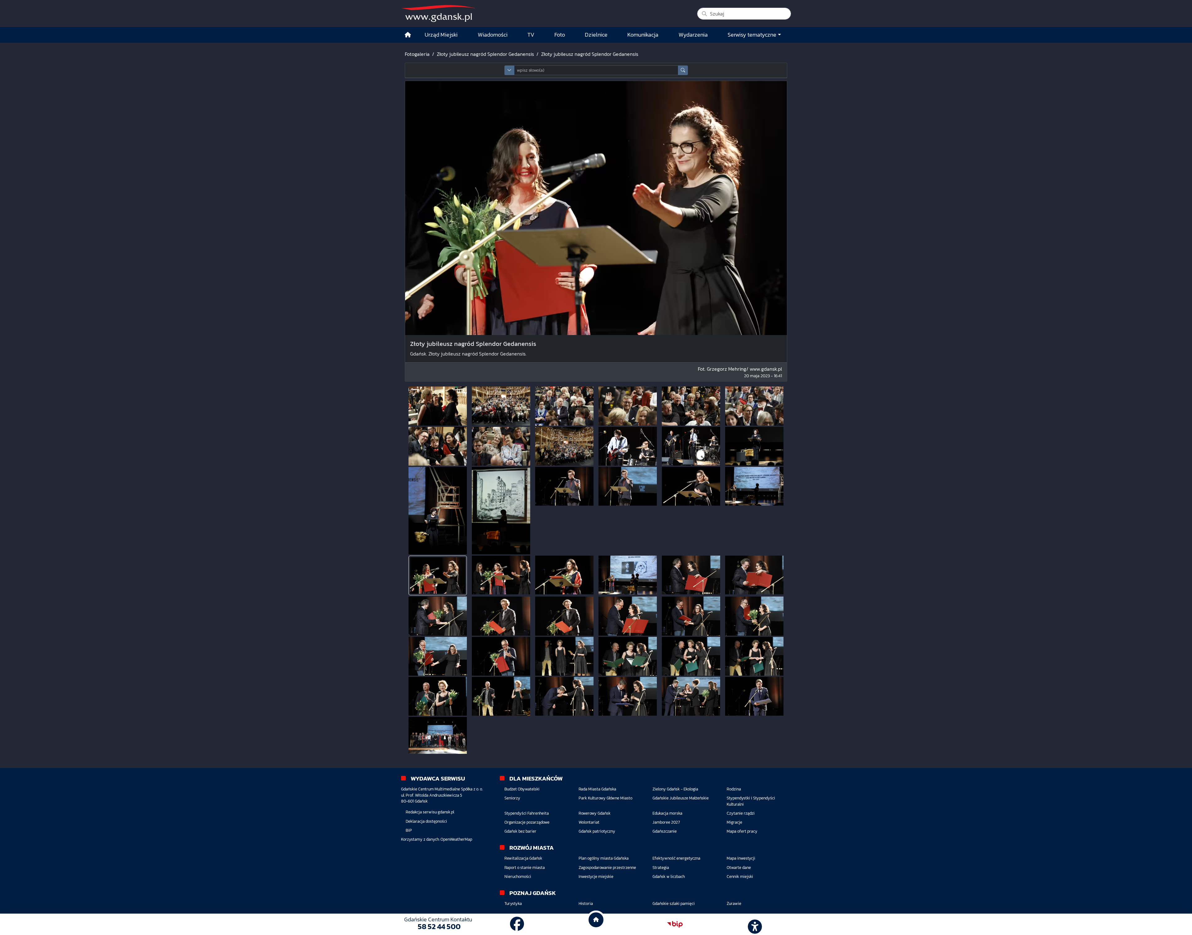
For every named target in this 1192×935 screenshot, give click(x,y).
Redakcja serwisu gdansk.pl (430, 812)
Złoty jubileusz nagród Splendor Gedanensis (485, 54)
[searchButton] (683, 70)
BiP (409, 830)
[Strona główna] (408, 35)
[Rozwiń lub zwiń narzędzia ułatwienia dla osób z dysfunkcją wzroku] (754, 924)
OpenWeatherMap (456, 839)
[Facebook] (517, 924)
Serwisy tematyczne (752, 35)
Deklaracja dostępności (426, 821)
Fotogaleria (417, 54)
